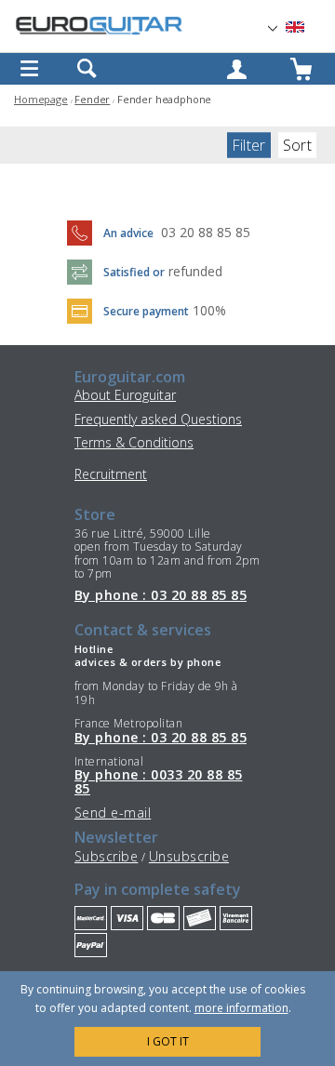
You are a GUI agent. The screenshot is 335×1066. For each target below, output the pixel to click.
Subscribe (106, 856)
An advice (128, 233)
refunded (195, 271)
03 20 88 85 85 (205, 232)
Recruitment (110, 474)
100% (209, 310)
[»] (306, 27)
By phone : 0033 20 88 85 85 (158, 781)
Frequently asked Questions (158, 419)
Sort (297, 145)
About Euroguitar (125, 395)
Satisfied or (134, 272)
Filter (249, 145)
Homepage (41, 99)
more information (241, 1008)
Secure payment (146, 311)
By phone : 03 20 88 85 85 (160, 595)
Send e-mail (112, 812)
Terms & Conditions (134, 442)
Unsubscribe (189, 856)
